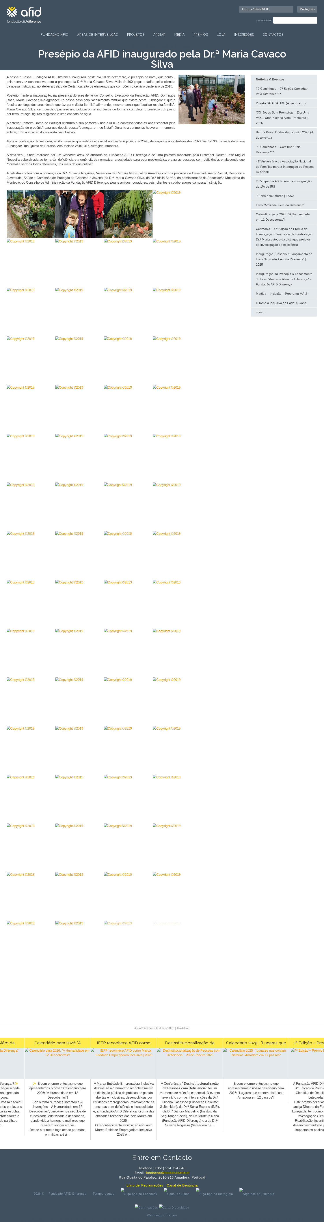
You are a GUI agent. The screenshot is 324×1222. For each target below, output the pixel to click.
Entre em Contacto (162, 1157)
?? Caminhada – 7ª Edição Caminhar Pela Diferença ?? (282, 91)
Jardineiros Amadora (175, 1220)
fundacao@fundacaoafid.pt (168, 1173)
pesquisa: (264, 20)
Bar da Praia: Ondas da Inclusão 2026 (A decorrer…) (284, 134)
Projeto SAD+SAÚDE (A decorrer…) (281, 103)
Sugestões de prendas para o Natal (212, 1220)
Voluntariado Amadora (289, 1220)
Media (150, 46)
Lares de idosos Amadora (107, 1220)
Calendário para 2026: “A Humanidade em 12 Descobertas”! (283, 216)
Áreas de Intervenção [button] (97, 34)
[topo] (284, 1194)
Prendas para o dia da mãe (143, 1220)
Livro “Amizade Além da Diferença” (280, 205)
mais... (260, 312)
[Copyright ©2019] (212, 123)
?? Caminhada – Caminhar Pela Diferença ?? (278, 149)
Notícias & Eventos (176, 46)
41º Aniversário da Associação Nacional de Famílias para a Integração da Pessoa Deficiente (285, 167)
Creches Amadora (32, 1220)
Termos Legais (103, 1193)
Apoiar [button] (159, 34)
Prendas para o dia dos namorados (67, 1220)
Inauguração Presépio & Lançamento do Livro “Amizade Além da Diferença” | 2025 (284, 259)
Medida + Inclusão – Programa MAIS (281, 293)
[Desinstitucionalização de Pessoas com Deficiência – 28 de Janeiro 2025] (183, 1055)
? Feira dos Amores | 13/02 (275, 195)
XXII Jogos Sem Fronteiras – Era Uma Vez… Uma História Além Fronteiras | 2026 (282, 118)
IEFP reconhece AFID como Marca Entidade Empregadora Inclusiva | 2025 (117, 1044)
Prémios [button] (201, 34)
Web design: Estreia (162, 1215)
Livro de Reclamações (145, 1185)
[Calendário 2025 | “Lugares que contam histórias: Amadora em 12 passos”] (249, 1055)
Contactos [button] (273, 34)
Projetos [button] (136, 34)
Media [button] (179, 34)
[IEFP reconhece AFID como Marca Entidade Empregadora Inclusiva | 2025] (117, 1055)
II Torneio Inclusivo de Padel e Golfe (281, 303)
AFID (136, 46)
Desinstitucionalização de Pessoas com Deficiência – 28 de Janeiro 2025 (183, 1044)
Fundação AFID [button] (54, 34)
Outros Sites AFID (255, 9)
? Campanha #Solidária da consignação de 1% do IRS (284, 183)
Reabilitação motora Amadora (255, 1220)
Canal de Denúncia (182, 1185)
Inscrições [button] (244, 34)
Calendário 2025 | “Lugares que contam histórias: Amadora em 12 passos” (249, 1044)
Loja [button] (221, 34)
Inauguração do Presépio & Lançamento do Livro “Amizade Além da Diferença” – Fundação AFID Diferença (284, 279)
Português (307, 9)
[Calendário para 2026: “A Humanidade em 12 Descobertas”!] (51, 1055)
